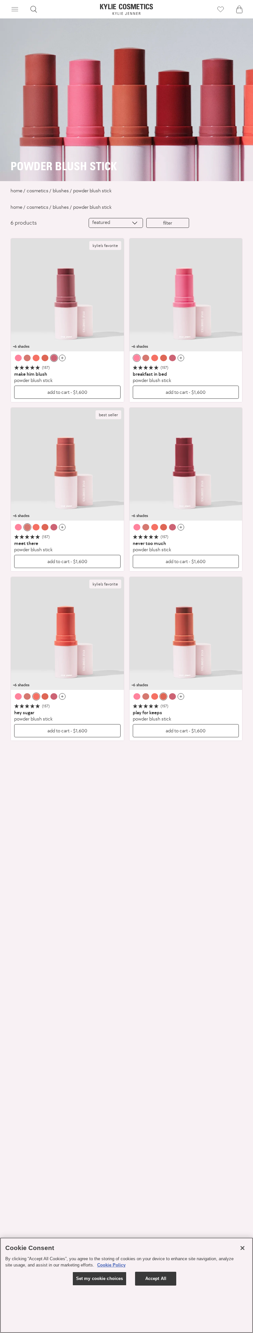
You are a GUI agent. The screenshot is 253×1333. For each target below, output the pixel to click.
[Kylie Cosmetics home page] (126, 9)
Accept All (155, 1278)
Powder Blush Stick (92, 191)
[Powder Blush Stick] (67, 294)
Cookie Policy (111, 1265)
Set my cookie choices (99, 1278)
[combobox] (116, 223)
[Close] (242, 1248)
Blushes (61, 191)
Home (16, 191)
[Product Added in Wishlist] (220, 9)
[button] (14, 9)
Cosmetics (37, 191)
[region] (126, 1285)
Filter (167, 223)
